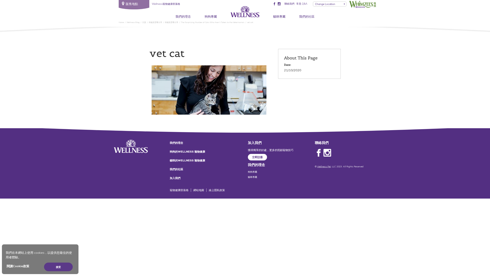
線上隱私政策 (217, 190)
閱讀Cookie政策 (18, 266)
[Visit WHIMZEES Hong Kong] (362, 4)
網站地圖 (198, 190)
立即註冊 (257, 157)
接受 (58, 267)
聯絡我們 (289, 3)
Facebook (319, 153)
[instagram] (279, 3)
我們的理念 (183, 16)
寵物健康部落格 (179, 190)
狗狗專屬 (211, 16)
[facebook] (274, 3)
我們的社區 (306, 16)
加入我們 (175, 178)
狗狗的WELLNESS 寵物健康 (187, 151)
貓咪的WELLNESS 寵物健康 (187, 160)
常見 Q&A (301, 3)
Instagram (327, 153)
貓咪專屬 (279, 16)
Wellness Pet (324, 166)
